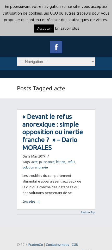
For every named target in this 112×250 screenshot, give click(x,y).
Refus (71, 162)
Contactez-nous (57, 245)
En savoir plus (67, 28)
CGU (75, 245)
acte (34, 162)
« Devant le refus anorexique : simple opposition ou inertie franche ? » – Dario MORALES (52, 132)
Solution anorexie (35, 167)
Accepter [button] (44, 28)
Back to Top (88, 212)
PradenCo (35, 245)
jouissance (46, 162)
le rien (60, 162)
